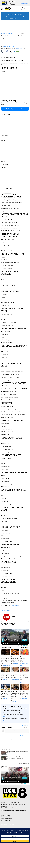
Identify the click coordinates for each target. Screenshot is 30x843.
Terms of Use (11, 802)
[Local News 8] (10, 8)
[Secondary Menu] (3, 8)
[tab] (5, 736)
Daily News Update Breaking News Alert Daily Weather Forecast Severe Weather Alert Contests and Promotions (6, 819)
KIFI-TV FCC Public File (17, 804)
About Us (9, 804)
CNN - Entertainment (15, 605)
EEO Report (4, 802)
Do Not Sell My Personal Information (9, 807)
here (4, 720)
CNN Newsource (6, 46)
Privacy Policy (17, 802)
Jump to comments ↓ (5, 610)
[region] (15, 744)
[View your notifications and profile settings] (27, 735)
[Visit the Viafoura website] (26, 763)
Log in (23, 725)
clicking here (6, 716)
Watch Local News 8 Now (11, 18)
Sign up (26, 725)
